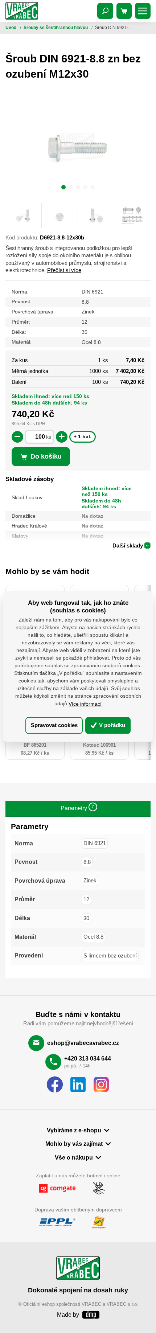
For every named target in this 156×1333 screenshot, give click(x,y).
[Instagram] (101, 1085)
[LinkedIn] (78, 1085)
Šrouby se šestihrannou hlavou (56, 27)
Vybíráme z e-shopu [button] (74, 1130)
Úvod (11, 27)
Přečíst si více (64, 270)
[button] (63, 188)
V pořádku (111, 725)
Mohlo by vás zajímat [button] (74, 1143)
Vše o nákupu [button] (74, 1157)
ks (48, 437)
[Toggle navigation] (105, 11)
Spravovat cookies (54, 725)
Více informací (85, 703)
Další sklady (127, 545)
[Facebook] (55, 1085)
